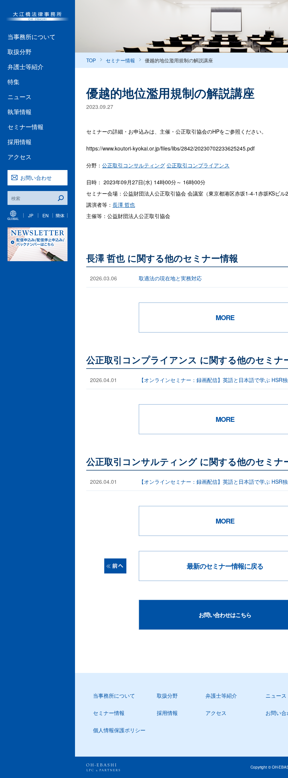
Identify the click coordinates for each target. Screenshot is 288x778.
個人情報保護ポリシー (119, 730)
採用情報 (20, 141)
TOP (91, 60)
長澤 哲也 (123, 204)
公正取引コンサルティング (133, 165)
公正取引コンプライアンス (198, 165)
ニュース (20, 96)
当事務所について (32, 36)
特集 (14, 81)
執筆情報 (20, 111)
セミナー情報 (26, 126)
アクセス (20, 156)
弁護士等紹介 (26, 66)
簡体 (60, 215)
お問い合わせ (36, 177)
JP (30, 215)
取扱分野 (20, 51)
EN (45, 215)
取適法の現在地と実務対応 (170, 278)
